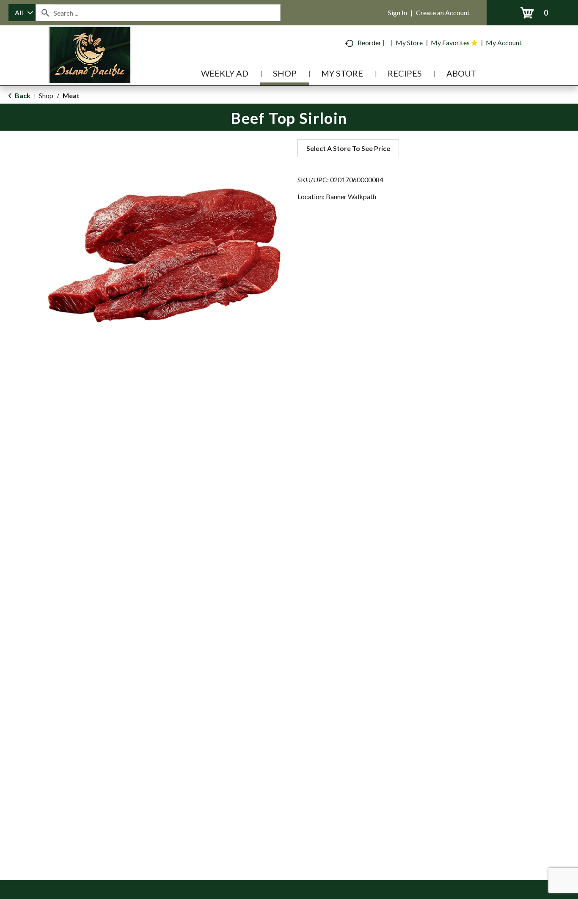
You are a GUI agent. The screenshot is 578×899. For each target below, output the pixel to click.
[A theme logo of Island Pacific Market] (90, 67)
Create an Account (443, 12)
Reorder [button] (369, 42)
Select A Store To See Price (348, 148)
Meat (71, 95)
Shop (46, 95)
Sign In (397, 12)
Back (22, 95)
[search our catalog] (45, 12)
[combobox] (22, 12)
